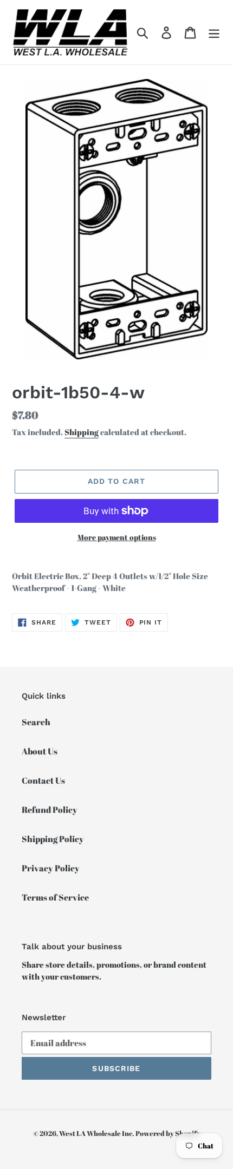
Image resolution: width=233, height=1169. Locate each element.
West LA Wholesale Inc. (96, 1133)
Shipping (81, 431)
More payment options (116, 537)
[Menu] (214, 32)
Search (36, 722)
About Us (39, 751)
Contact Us (43, 780)
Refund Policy (49, 810)
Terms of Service (55, 897)
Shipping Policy (53, 839)
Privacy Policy (51, 868)
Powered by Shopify (167, 1133)
